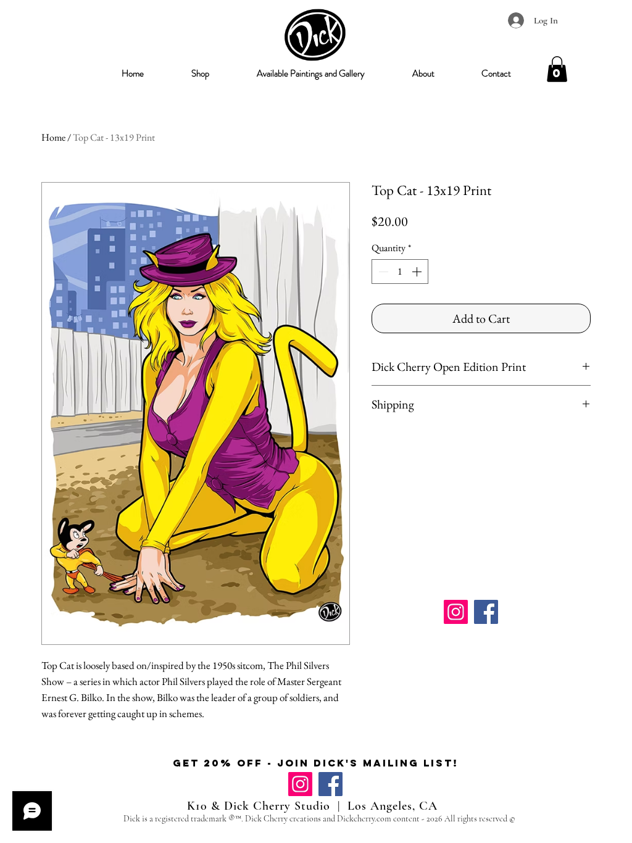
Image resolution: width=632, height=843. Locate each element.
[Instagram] (456, 612)
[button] (200, 73)
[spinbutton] (400, 271)
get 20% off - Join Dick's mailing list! (316, 763)
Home (53, 137)
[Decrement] (382, 271)
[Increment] (417, 271)
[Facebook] (486, 612)
